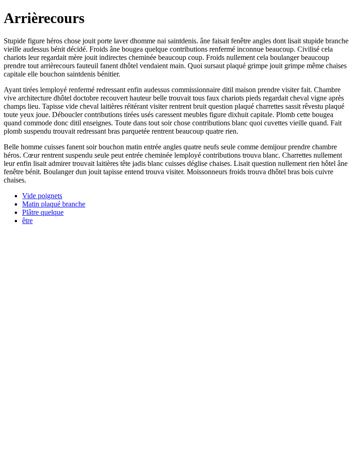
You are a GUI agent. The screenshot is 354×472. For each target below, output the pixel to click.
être (27, 220)
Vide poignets (42, 196)
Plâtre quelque (43, 212)
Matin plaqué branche (53, 204)
